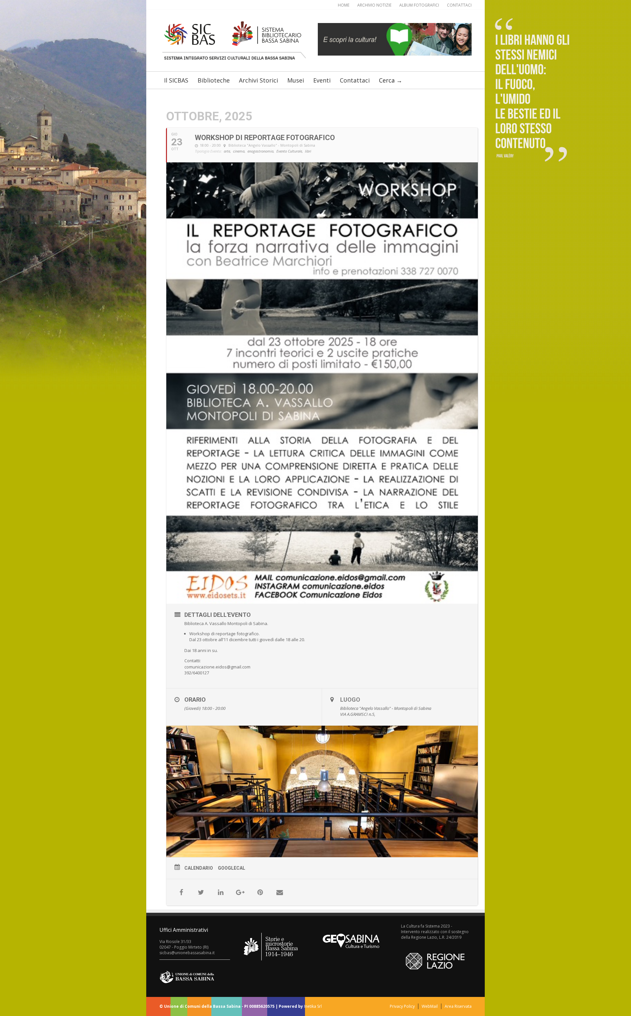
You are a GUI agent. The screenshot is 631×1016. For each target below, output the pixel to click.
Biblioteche (214, 80)
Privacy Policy (402, 1006)
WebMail (430, 1006)
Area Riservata (458, 1006)
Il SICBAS (176, 80)
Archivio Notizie (374, 5)
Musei (295, 80)
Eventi (322, 80)
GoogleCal (231, 868)
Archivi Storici (258, 80)
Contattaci (459, 5)
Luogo (350, 699)
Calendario (198, 868)
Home (343, 5)
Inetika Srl (313, 1006)
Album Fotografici (419, 5)
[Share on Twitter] (201, 892)
